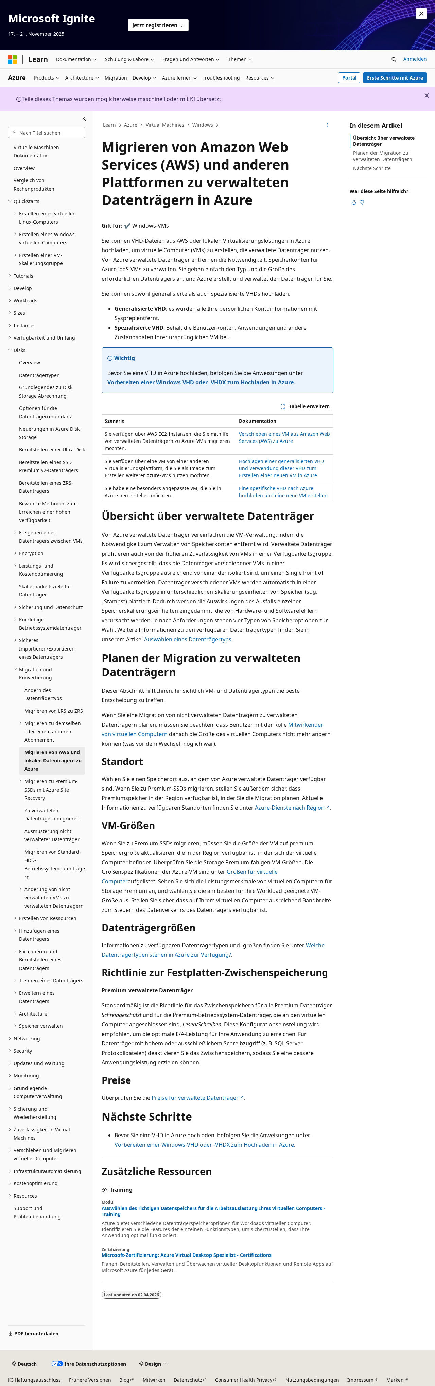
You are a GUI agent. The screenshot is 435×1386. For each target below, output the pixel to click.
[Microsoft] (12, 59)
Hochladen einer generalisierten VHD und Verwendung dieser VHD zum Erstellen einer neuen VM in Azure (281, 468)
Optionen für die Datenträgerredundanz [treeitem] (45, 412)
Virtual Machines (165, 125)
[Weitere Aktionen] (327, 125)
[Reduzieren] (84, 119)
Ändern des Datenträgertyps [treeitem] (43, 694)
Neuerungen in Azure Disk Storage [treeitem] (49, 433)
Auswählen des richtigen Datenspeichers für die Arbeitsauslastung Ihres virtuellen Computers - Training (213, 1211)
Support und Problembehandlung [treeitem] (37, 1212)
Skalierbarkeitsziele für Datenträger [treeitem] (45, 590)
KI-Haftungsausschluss (34, 1379)
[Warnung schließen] (421, 13)
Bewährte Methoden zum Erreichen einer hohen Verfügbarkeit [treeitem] (48, 511)
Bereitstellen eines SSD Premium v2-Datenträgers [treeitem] (48, 466)
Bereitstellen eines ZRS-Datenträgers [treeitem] (46, 487)
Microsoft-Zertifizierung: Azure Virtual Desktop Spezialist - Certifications (187, 1255)
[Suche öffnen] (394, 59)
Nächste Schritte (372, 168)
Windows (202, 125)
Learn (109, 125)
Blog (124, 1379)
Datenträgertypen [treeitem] (39, 375)
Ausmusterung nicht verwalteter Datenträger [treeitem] (52, 835)
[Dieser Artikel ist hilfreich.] (354, 202)
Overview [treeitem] (24, 168)
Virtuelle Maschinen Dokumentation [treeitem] (36, 151)
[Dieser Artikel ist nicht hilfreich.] (362, 202)
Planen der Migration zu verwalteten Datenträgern (382, 156)
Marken (395, 1379)
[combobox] (46, 132)
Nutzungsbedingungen (312, 1379)
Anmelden (415, 59)
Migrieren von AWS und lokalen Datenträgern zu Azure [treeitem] (53, 760)
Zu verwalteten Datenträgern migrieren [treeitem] (52, 814)
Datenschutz (188, 1379)
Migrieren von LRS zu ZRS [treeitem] (53, 711)
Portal (349, 77)
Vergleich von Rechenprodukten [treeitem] (34, 184)
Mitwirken (154, 1379)
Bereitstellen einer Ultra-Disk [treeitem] (52, 449)
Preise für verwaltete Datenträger (195, 1098)
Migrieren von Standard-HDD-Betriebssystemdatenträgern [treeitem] (54, 864)
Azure (130, 125)
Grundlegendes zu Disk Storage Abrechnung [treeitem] (45, 391)
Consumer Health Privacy (243, 1379)
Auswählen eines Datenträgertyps (187, 639)
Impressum (360, 1379)
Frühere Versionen (90, 1379)
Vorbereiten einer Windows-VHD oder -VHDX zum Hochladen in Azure (200, 382)
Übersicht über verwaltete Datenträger (384, 141)
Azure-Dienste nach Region (290, 807)
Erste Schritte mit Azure (395, 77)
